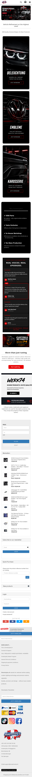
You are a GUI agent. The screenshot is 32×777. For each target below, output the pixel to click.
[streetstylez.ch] (3, 2)
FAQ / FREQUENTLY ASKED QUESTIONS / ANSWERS (14, 653)
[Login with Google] (6, 621)
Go (27, 577)
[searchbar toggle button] (21, 2)
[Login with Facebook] (13, 621)
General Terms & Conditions (8, 659)
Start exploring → (16, 367)
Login (16, 551)
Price (4, 424)
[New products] (28, 586)
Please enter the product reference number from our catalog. (15, 569)
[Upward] (27, 774)
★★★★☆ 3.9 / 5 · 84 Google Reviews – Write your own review (16, 329)
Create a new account (8, 612)
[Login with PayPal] (19, 621)
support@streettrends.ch (11, 764)
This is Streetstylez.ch (7, 647)
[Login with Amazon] (26, 621)
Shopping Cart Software (9, 775)
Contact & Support (6, 650)
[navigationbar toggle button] (30, 2)
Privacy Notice (5, 665)
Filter (16, 441)
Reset (16, 445)
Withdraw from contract (9, 770)
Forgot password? (7, 614)
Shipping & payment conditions (9, 662)
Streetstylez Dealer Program (8, 656)
